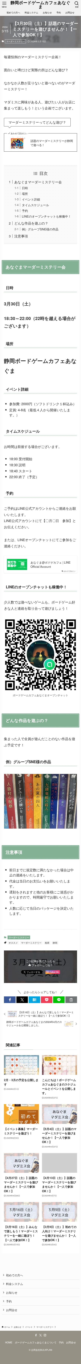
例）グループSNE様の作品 (40, 229)
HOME (8, 1342)
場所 (25, 193)
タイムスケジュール (35, 205)
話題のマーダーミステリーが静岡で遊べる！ (52, 143)
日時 (25, 188)
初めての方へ (14, 1275)
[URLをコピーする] (71, 999)
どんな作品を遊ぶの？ (31, 223)
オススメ (13, 942)
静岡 (55, 942)
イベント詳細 (31, 199)
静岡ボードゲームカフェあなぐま (40, 5)
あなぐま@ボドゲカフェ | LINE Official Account (50, 564)
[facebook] (36, 1335)
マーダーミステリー (15, 41)
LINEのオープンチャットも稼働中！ (46, 216)
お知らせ (11, 1292)
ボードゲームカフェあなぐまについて (36, 1342)
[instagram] (45, 1335)
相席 (47, 942)
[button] (9, 999)
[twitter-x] (40, 1335)
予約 (25, 210)
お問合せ (11, 1310)
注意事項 (21, 235)
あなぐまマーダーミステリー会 (38, 181)
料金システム (14, 1284)
